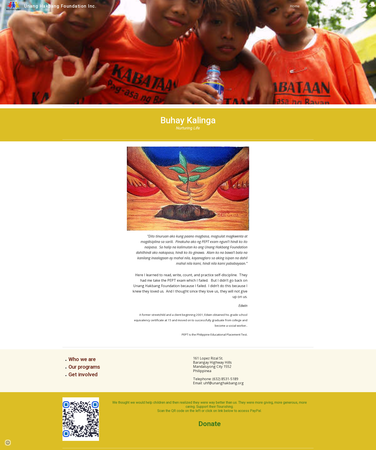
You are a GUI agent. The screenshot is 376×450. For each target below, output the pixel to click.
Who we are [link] (315, 6)
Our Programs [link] (346, 6)
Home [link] (295, 6)
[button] (371, 6)
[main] (188, 123)
